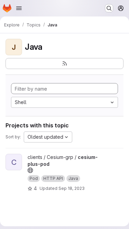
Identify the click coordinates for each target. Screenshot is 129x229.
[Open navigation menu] (18, 8)
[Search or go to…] (109, 8)
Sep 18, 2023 (71, 188)
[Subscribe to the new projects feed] (64, 63)
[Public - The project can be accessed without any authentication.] (30, 170)
